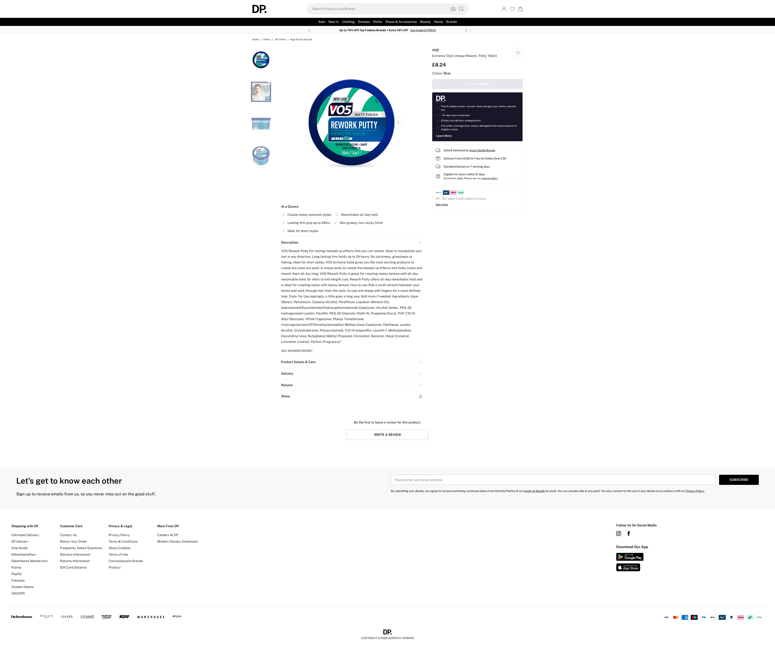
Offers (267, 39)
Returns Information (75, 561)
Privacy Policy (119, 535)
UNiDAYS (18, 593)
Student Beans (22, 587)
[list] (351, 122)
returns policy (490, 178)
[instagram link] (618, 533)
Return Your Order (73, 541)
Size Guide (19, 548)
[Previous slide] (309, 30)
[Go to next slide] (397, 122)
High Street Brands (301, 39)
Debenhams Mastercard (29, 561)
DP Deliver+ (20, 541)
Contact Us (68, 535)
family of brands (534, 491)
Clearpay (18, 580)
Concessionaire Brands (126, 561)
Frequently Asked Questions (81, 548)
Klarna (16, 567)
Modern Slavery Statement (177, 541)
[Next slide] (466, 30)
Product (115, 567)
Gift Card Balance (73, 567)
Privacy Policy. (695, 491)
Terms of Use (118, 554)
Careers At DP (167, 535)
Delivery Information (75, 554)
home (255, 39)
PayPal (16, 574)
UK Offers (280, 39)
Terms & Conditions (123, 541)
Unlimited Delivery (25, 535)
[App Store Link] (630, 562)
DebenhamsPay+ (23, 554)
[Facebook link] (628, 533)
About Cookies (119, 548)
